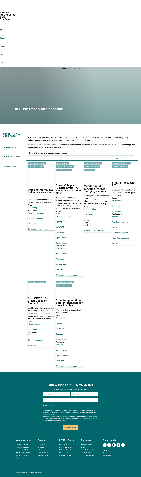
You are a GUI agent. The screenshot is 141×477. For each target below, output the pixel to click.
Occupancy (32, 208)
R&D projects (61, 264)
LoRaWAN (60, 227)
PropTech (32, 224)
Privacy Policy (47, 412)
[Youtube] (118, 445)
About (2, 30)
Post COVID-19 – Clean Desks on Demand (38, 301)
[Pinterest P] (123, 445)
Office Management (36, 218)
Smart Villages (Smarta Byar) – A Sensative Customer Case (68, 189)
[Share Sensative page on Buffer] (30, 113)
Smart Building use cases (37, 163)
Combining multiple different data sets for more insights (69, 303)
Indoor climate (61, 254)
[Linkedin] (114, 445)
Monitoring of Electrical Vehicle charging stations (95, 189)
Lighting (59, 222)
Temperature (61, 243)
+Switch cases (34, 324)
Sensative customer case (38, 229)
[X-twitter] (109, 445)
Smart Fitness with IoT (123, 184)
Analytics (59, 248)
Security (59, 270)
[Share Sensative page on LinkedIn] (27, 113)
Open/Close (61, 238)
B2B (2, 63)
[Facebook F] (105, 445)
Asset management (36, 213)
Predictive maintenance (121, 238)
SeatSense (5, 19)
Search (3, 38)
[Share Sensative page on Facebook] (20, 113)
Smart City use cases (36, 166)
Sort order (117, 158)
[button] (13, 147)
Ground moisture (63, 216)
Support (3, 46)
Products (5, 12)
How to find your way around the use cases (48, 153)
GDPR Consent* (50, 405)
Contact (3, 55)
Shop (2, 17)
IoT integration (90, 209)
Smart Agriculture (62, 163)
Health (114, 227)
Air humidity (117, 201)
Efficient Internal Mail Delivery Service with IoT (41, 192)
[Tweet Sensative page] (16, 113)
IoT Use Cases (7, 15)
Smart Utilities (89, 170)
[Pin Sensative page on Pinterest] (23, 113)
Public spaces (61, 259)
